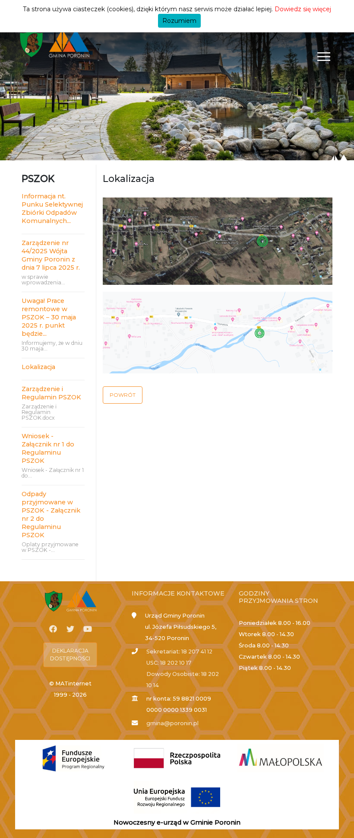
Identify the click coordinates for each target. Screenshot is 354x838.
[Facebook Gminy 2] (53, 629)
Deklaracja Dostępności (70, 654)
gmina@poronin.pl (172, 723)
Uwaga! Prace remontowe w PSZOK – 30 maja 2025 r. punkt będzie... (49, 317)
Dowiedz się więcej (303, 9)
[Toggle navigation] (324, 56)
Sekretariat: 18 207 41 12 (179, 651)
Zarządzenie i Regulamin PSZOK (51, 393)
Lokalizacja (38, 367)
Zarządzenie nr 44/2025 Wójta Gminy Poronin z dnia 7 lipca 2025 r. (51, 255)
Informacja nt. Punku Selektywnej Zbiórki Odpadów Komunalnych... (52, 208)
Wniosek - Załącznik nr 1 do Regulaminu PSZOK (48, 448)
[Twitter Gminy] (70, 629)
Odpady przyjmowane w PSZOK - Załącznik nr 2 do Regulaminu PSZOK (51, 514)
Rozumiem (179, 21)
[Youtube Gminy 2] (87, 629)
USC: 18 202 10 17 (168, 663)
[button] (122, 395)
